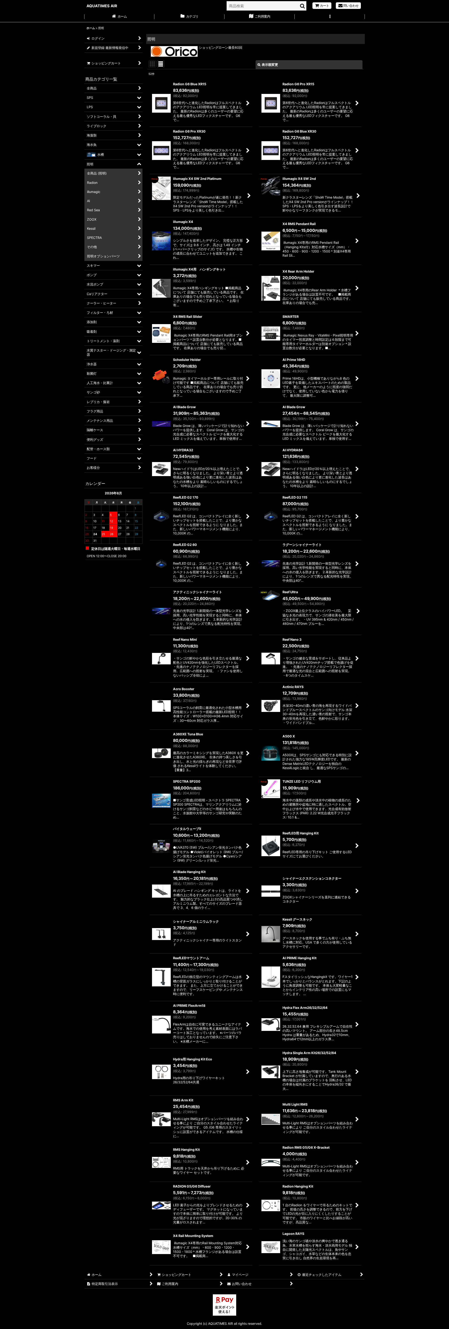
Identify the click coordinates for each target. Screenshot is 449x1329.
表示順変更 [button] (270, 65)
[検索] (302, 5)
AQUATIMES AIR (102, 6)
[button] (330, 17)
